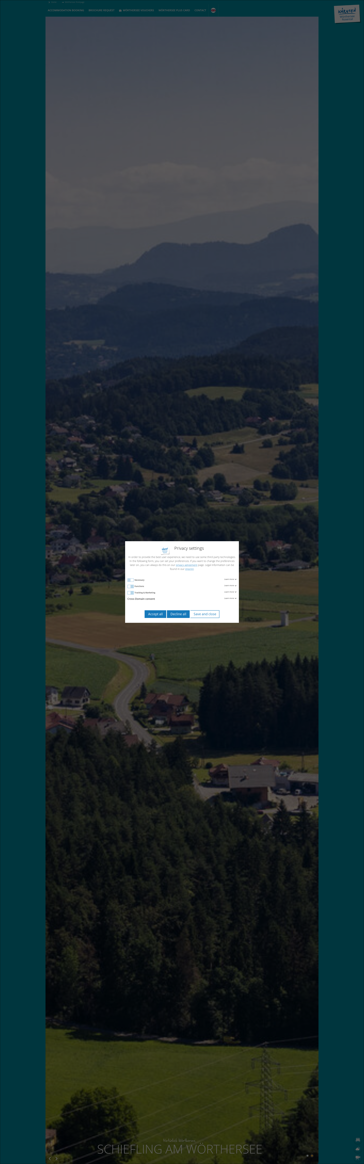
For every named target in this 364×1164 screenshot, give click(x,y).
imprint (189, 569)
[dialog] (182, 582)
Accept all (155, 614)
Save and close (205, 614)
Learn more (229, 579)
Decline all (178, 614)
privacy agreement (186, 565)
